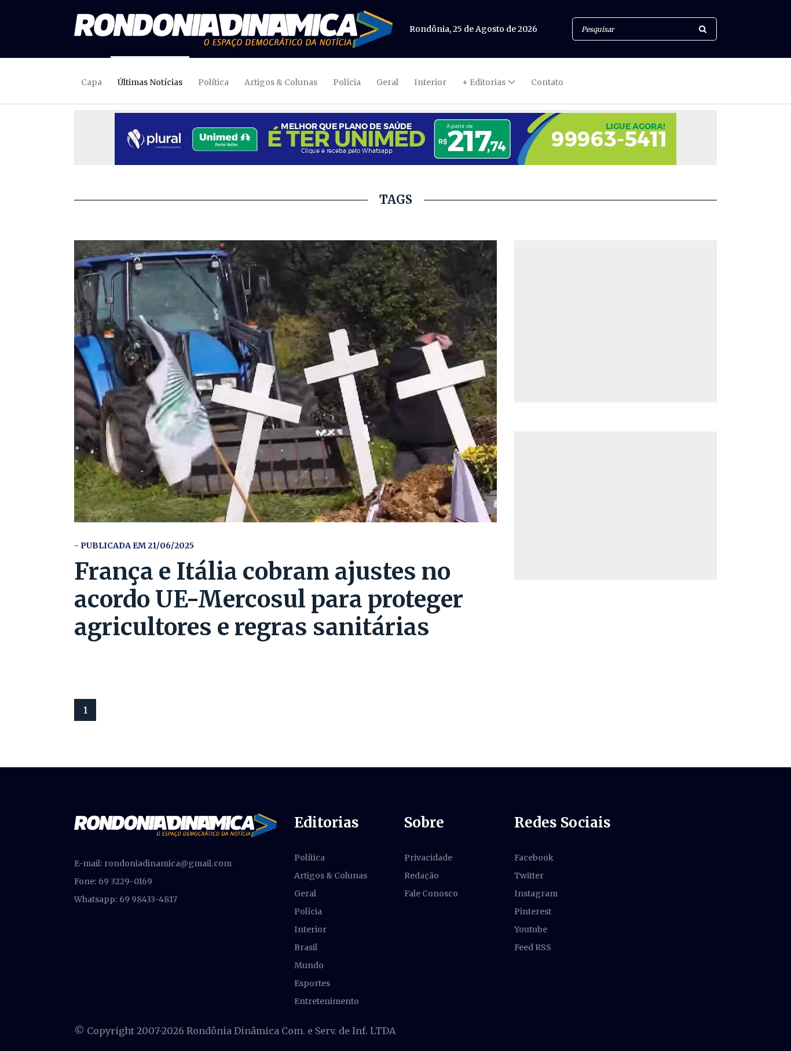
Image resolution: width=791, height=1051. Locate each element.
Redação (421, 875)
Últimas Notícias (150, 82)
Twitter (529, 875)
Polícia (347, 82)
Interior (430, 82)
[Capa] (175, 824)
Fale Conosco (431, 893)
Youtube (530, 929)
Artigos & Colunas (280, 82)
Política (213, 82)
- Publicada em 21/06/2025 (134, 545)
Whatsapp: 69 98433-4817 (125, 899)
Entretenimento (326, 1001)
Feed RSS (532, 947)
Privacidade (428, 857)
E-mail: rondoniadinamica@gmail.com (153, 863)
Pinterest (532, 911)
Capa (91, 82)
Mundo (309, 965)
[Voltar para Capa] (233, 29)
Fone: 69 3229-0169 (113, 881)
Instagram (536, 893)
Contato (547, 82)
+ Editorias (484, 82)
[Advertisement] (615, 321)
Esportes (312, 983)
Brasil (305, 947)
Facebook (534, 857)
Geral (387, 82)
